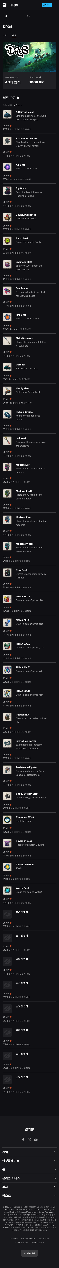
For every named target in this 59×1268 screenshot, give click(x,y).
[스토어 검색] (6, 16)
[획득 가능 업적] (18, 97)
